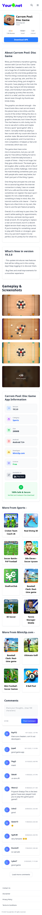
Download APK (21, 39)
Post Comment (29, 721)
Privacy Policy (7, 899)
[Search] (32, 5)
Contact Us (6, 888)
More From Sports (14, 507)
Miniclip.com (19, 453)
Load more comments (21, 874)
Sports (16, 420)
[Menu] (38, 5)
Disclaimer (6, 894)
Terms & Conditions (10, 905)
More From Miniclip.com (18, 632)
